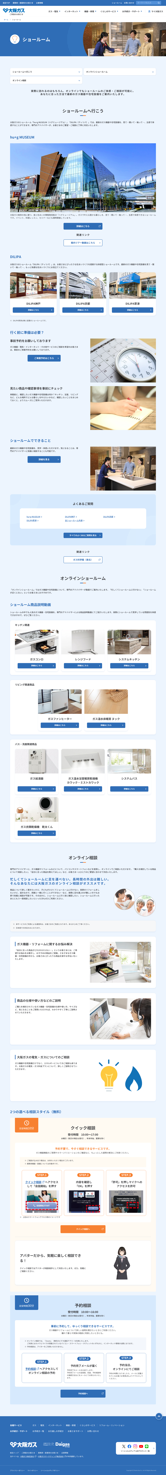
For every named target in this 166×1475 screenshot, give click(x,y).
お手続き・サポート (131, 11)
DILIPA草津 (32, 520)
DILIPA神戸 (70, 516)
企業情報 (39, 3)
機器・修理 (89, 11)
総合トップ (14, 1453)
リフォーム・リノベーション (111, 1425)
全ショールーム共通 (74, 520)
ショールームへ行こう (22, 71)
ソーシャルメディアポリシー (50, 1470)
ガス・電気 (53, 11)
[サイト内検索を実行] (159, 3)
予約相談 (30, 1369)
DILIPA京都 (108, 516)
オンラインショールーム (97, 71)
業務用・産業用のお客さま (23, 3)
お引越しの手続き (56, 1431)
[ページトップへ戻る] (159, 1416)
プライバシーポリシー (17, 1470)
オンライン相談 (19, 80)
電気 (42, 1425)
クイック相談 (33, 1182)
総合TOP (6, 3)
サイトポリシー (33, 1470)
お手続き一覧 (38, 1431)
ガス (34, 1425)
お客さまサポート (75, 1431)
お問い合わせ (129, 3)
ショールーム (117, 3)
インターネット (71, 11)
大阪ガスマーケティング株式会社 (51, 1456)
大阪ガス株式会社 (27, 1456)
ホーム (6, 19)
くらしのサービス (108, 11)
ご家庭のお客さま (28, 1453)
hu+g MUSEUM (33, 516)
